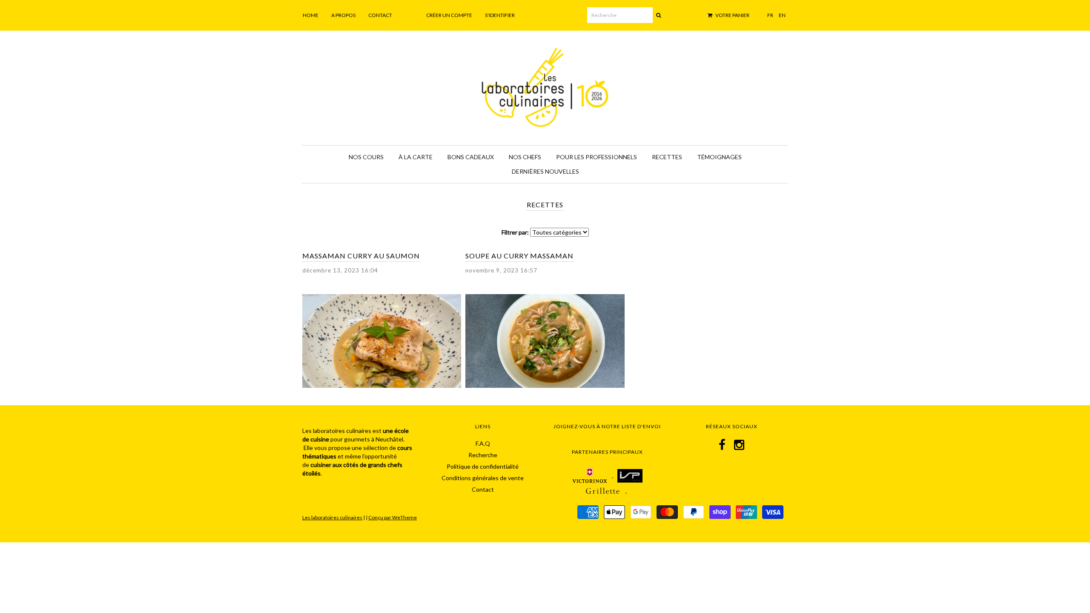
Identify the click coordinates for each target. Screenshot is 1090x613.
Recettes (667, 156)
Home (310, 15)
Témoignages (719, 156)
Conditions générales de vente (483, 477)
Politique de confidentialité (483, 466)
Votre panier (731, 15)
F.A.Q (483, 443)
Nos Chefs (525, 156)
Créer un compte (449, 15)
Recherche (482, 454)
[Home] (545, 86)
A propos (343, 15)
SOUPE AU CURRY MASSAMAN (519, 256)
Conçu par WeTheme (392, 517)
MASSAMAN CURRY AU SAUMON (361, 256)
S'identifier (500, 15)
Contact (380, 15)
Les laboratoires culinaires (332, 517)
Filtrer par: (515, 232)
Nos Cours (366, 156)
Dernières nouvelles (545, 171)
